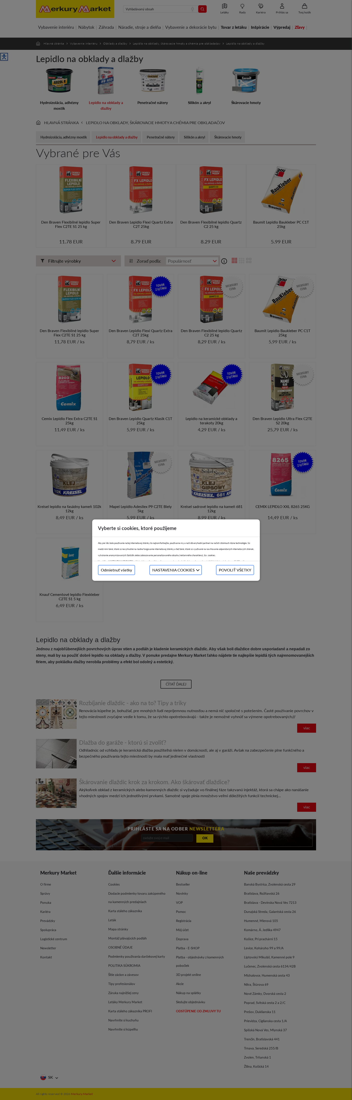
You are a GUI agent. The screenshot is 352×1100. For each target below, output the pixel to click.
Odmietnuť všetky (116, 570)
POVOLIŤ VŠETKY (235, 570)
